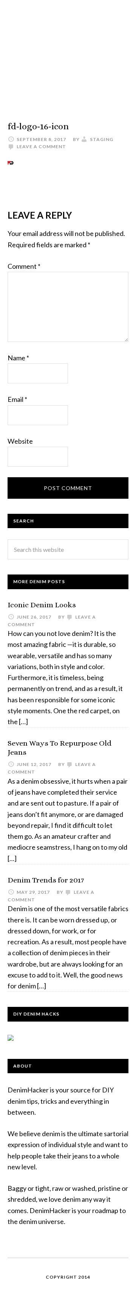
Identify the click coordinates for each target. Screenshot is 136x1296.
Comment (24, 266)
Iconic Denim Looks (42, 605)
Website (20, 441)
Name (18, 358)
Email (17, 399)
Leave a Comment (41, 146)
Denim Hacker (68, 53)
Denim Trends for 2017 (46, 880)
